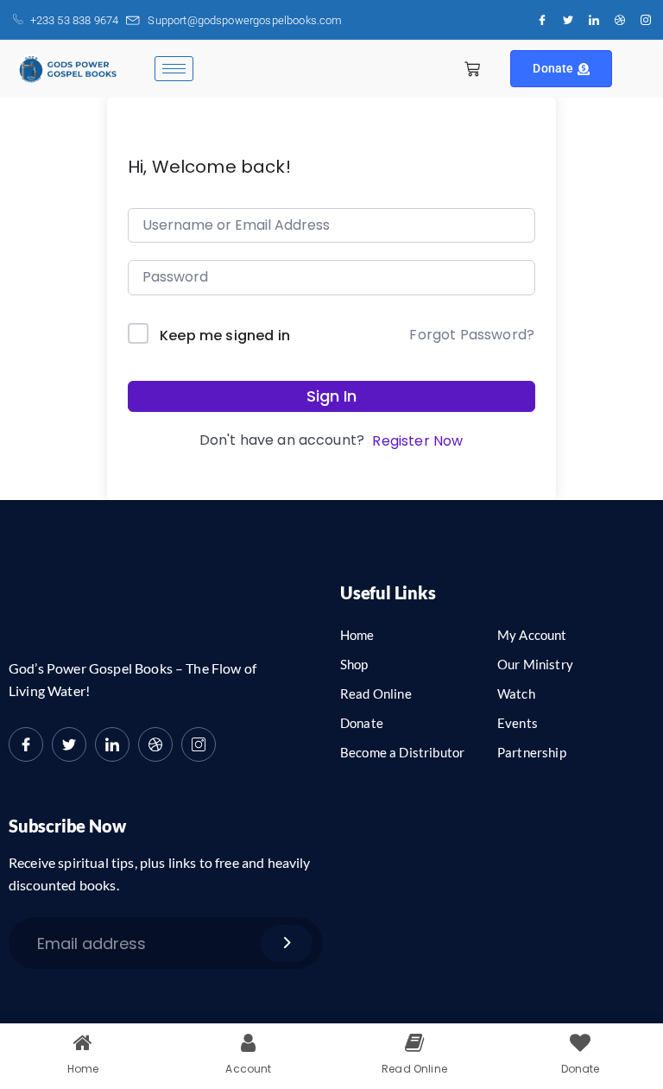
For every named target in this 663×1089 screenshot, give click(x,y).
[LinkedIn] (594, 20)
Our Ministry (535, 664)
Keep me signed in (225, 335)
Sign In (331, 396)
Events (517, 723)
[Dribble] (620, 20)
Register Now (417, 441)
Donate (553, 68)
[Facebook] (542, 20)
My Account (532, 635)
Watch (516, 693)
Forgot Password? (471, 335)
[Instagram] (646, 20)
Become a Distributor (402, 752)
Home (357, 635)
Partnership (531, 752)
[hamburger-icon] (174, 68)
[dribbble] (155, 744)
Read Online (376, 693)
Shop (354, 664)
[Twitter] (568, 20)
